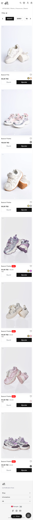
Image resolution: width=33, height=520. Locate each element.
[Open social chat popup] (28, 515)
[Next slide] (30, 18)
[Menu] (2, 3)
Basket (25, 8)
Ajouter (24, 82)
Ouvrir (9, 82)
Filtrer (17, 516)
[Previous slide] (2, 18)
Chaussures (19, 8)
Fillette (12, 8)
